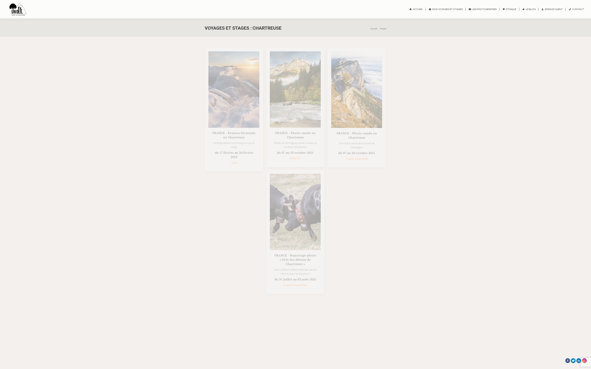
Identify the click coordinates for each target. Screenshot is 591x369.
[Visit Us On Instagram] (584, 364)
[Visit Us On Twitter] (573, 364)
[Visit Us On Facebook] (567, 364)
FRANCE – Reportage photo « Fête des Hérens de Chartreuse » (295, 259)
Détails (238, 89)
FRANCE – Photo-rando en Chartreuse (295, 135)
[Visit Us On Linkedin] (578, 364)
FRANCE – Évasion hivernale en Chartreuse (233, 135)
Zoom (229, 89)
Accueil (373, 29)
